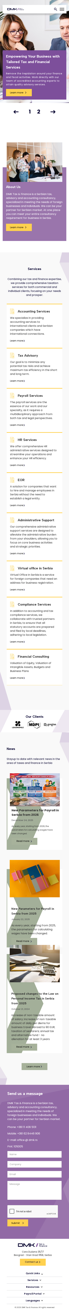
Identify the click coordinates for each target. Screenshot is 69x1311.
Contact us (31, 1262)
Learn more (16, 92)
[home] (15, 9)
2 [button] (38, 112)
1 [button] (30, 112)
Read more (23, 841)
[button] (16, 112)
